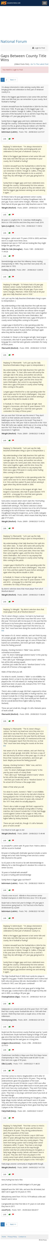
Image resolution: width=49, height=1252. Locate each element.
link (3, 630)
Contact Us (22, 1237)
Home (4, 1237)
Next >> (13, 80)
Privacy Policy (12, 1237)
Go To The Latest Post (39, 64)
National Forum (14, 41)
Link (4, 139)
